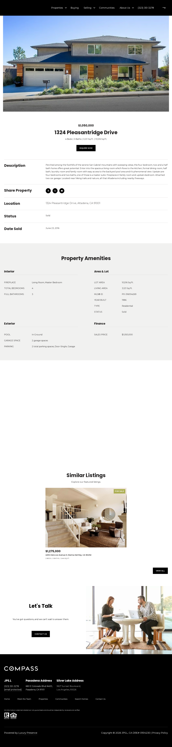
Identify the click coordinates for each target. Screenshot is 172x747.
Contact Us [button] (41, 634)
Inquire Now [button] (86, 148)
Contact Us (100, 699)
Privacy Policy (160, 732)
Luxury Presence (27, 732)
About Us (125, 7)
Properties (57, 7)
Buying (75, 7)
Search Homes (81, 699)
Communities (107, 7)
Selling (87, 7)
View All (160, 571)
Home (7, 699)
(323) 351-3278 (146, 7)
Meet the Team (24, 699)
